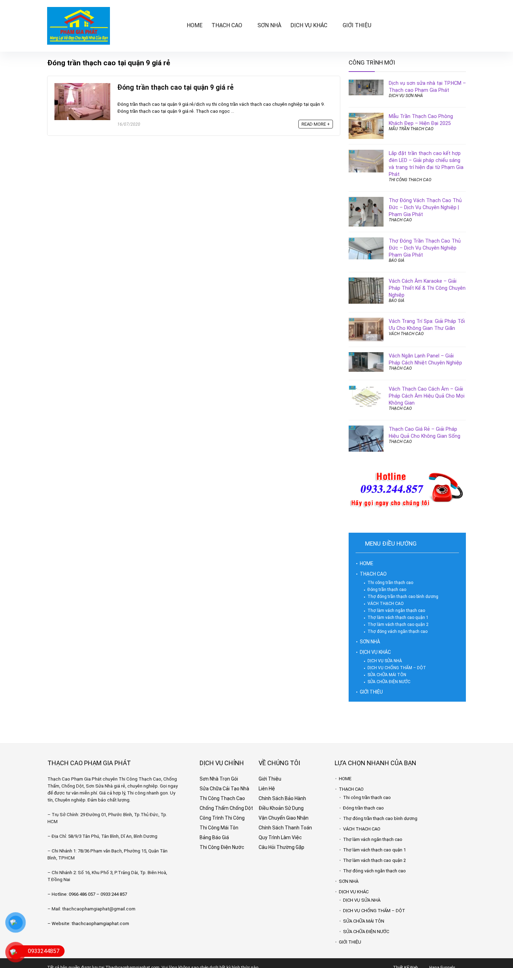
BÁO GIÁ (396, 260)
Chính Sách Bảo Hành (282, 798)
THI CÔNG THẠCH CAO (410, 179)
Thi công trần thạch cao (390, 582)
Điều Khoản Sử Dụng (281, 808)
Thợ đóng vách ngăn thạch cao (397, 631)
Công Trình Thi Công (222, 818)
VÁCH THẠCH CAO (406, 333)
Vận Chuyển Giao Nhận (283, 818)
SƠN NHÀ (269, 25)
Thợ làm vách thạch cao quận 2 (398, 624)
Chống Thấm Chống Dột (226, 808)
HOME (194, 25)
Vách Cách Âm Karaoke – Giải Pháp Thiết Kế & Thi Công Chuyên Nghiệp (427, 288)
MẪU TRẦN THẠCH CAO (411, 128)
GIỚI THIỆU (357, 25)
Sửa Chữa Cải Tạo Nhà (224, 788)
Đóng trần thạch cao (386, 589)
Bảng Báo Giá (214, 837)
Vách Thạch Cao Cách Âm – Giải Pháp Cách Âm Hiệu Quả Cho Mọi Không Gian (426, 396)
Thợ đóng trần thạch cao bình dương (402, 596)
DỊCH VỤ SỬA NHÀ (384, 660)
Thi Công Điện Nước (222, 847)
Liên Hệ (267, 788)
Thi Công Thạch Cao (222, 798)
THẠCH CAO (226, 25)
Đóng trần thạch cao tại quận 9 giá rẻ (175, 87)
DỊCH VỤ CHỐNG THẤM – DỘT (396, 667)
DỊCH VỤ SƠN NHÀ (406, 95)
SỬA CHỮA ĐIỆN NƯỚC (388, 681)
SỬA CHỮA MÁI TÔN (386, 674)
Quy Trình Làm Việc (280, 837)
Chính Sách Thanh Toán (285, 827)
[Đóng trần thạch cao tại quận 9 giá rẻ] (82, 86)
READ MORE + (316, 124)
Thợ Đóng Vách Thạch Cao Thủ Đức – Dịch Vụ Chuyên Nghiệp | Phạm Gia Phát (425, 207)
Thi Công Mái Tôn (219, 827)
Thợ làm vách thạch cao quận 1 (398, 617)
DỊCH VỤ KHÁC (308, 25)
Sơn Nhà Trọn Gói (219, 779)
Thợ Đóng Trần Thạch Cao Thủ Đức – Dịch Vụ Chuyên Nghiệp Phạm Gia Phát (425, 248)
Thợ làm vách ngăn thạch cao (396, 610)
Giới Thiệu (270, 779)
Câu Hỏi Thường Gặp (281, 847)
